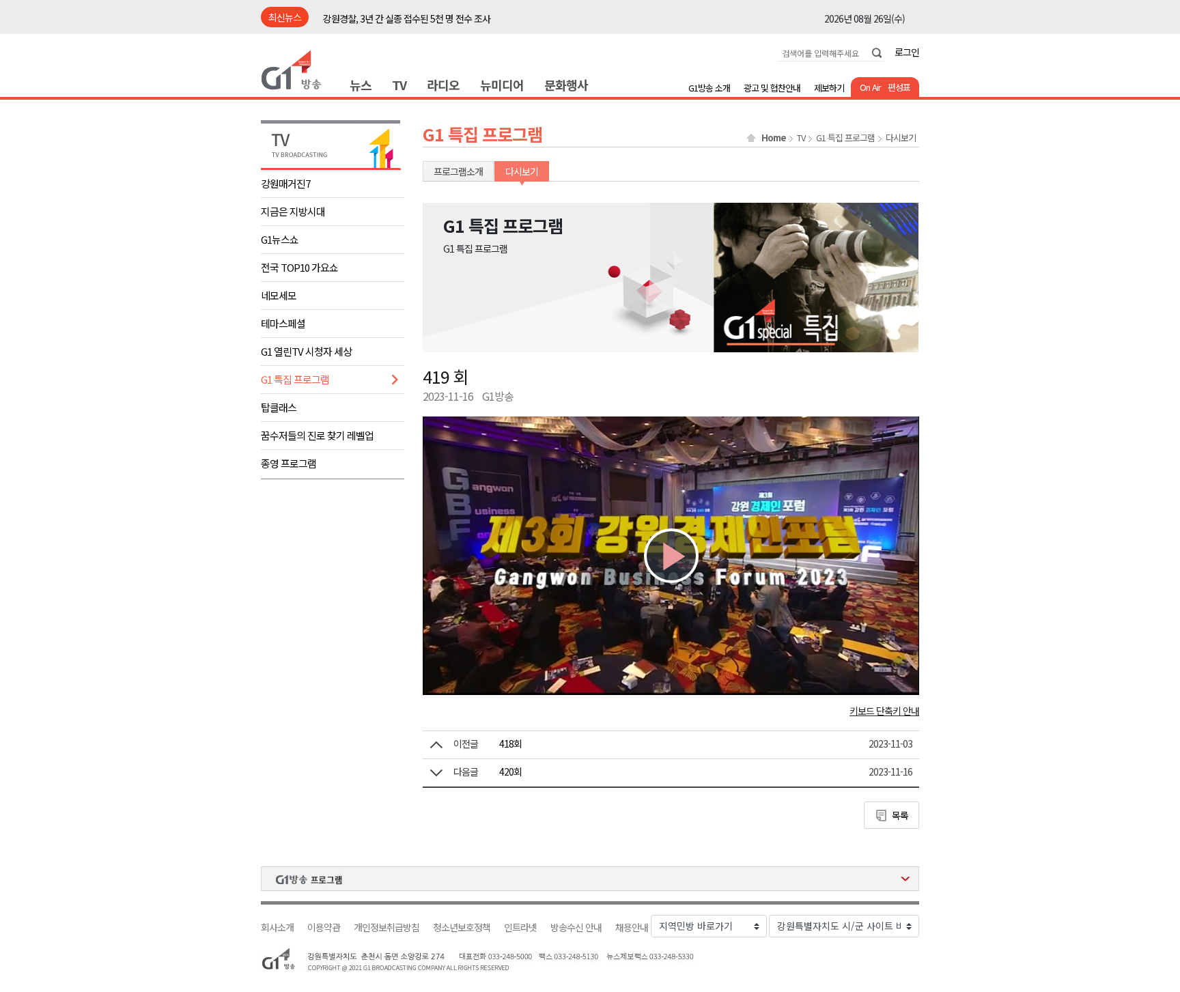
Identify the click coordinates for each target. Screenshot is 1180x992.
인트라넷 (520, 927)
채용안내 (631, 927)
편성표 (899, 87)
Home (773, 137)
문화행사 (566, 85)
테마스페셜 (283, 323)
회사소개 (277, 927)
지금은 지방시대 (293, 211)
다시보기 (901, 137)
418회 (510, 743)
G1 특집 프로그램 (295, 379)
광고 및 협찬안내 (772, 87)
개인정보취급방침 (386, 927)
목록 (900, 815)
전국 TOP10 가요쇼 (299, 267)
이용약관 (323, 927)
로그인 (907, 52)
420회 (510, 771)
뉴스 (360, 85)
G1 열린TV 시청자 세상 (306, 351)
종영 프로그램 (288, 463)
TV (399, 85)
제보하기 (829, 87)
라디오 (443, 85)
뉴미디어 (502, 85)
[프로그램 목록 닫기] (590, 878)
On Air (870, 87)
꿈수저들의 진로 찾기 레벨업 (317, 435)
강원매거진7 (285, 183)
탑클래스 (278, 407)
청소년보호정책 (461, 927)
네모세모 (278, 295)
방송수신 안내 (576, 927)
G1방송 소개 (709, 87)
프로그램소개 (458, 171)
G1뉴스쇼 (279, 239)
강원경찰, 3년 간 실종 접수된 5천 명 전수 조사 (406, 18)
